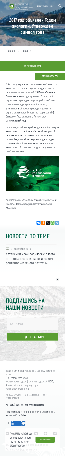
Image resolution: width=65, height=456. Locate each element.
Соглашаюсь (45, 439)
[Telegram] (57, 223)
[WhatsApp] (52, 223)
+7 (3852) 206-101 (15, 404)
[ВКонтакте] (38, 223)
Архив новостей (50, 76)
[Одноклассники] (43, 223)
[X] (48, 223)
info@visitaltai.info (34, 404)
